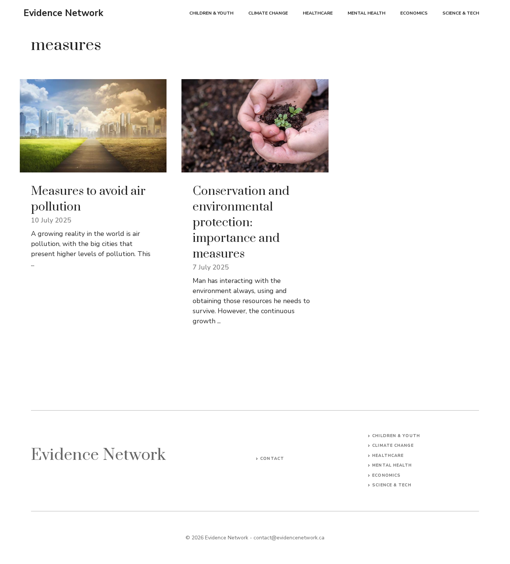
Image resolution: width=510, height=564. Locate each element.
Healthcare (318, 13)
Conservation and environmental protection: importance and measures (241, 223)
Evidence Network (63, 13)
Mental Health (366, 13)
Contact (272, 458)
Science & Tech (460, 13)
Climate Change (268, 13)
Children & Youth (211, 13)
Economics (413, 13)
